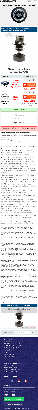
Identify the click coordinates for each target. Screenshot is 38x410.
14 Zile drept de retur (10, 366)
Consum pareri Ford (10, 349)
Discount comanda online (12, 369)
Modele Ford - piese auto (12, 343)
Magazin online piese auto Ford (14, 342)
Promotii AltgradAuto (10, 371)
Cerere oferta (8, 351)
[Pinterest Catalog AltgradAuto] (25, 381)
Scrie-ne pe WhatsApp (15, 399)
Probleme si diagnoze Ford (12, 345)
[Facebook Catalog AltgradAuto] (12, 381)
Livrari (5, 352)
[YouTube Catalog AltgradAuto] (19, 381)
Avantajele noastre (12, 363)
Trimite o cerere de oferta (13, 404)
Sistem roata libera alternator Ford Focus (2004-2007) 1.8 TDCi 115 (18, 215)
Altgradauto (9, 339)
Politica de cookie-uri (10, 356)
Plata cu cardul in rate (11, 367)
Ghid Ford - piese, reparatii (12, 347)
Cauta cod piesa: (8, 332)
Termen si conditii (9, 354)
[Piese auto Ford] (8, 2)
